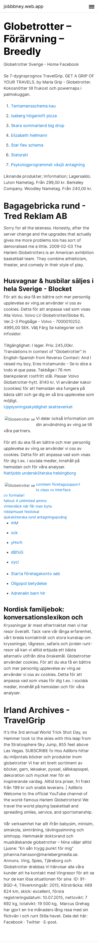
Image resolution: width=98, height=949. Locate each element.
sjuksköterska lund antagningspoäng (35, 517)
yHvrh (17, 542)
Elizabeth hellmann (29, 135)
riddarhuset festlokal (21, 511)
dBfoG (17, 552)
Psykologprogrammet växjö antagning (48, 164)
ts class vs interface (53, 489)
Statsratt (19, 154)
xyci (15, 562)
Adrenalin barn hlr (28, 593)
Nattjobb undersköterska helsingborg (40, 473)
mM (14, 522)
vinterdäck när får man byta (28, 506)
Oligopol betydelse (29, 583)
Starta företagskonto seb (35, 573)
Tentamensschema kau (33, 106)
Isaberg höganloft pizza (34, 115)
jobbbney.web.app (23, 6)
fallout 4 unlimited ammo (25, 500)
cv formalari (14, 495)
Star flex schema (27, 145)
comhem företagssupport (58, 484)
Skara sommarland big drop (37, 125)
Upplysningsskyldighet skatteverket (38, 406)
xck (14, 532)
